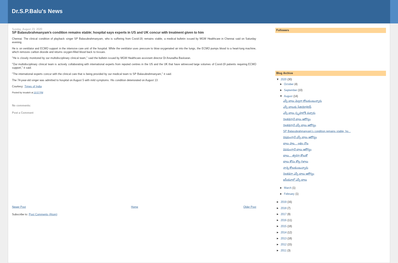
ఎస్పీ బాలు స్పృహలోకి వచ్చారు (299, 112)
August (288, 96)
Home (134, 206)
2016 (284, 220)
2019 (284, 201)
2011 (284, 250)
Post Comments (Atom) (43, 214)
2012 (284, 244)
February (289, 193)
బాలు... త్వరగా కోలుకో (295, 155)
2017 (284, 214)
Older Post (249, 206)
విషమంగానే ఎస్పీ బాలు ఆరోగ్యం (300, 137)
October (289, 84)
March (288, 187)
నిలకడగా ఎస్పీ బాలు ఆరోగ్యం (298, 173)
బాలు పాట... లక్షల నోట (295, 143)
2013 (284, 238)
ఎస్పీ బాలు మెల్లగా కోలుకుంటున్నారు (302, 100)
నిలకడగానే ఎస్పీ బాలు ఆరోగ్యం (299, 125)
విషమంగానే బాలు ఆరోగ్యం (297, 149)
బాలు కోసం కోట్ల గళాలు (295, 161)
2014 (284, 232)
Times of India (33, 86)
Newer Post (19, 206)
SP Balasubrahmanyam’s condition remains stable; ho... (317, 131)
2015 (284, 226)
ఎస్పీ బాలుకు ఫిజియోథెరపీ (297, 106)
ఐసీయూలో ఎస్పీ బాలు (295, 179)
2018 (284, 208)
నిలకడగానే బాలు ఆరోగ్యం (297, 119)
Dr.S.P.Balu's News (37, 11)
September (291, 90)
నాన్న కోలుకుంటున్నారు (295, 167)
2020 (284, 79)
